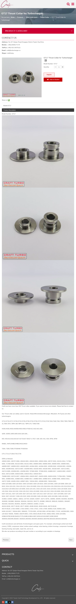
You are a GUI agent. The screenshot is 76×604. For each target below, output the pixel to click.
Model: (5, 105)
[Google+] (3, 602)
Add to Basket (54, 79)
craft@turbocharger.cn (13, 50)
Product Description (9, 110)
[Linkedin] (6, 602)
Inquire (49, 74)
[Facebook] (12, 602)
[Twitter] (9, 602)
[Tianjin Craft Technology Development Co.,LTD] (38, 588)
